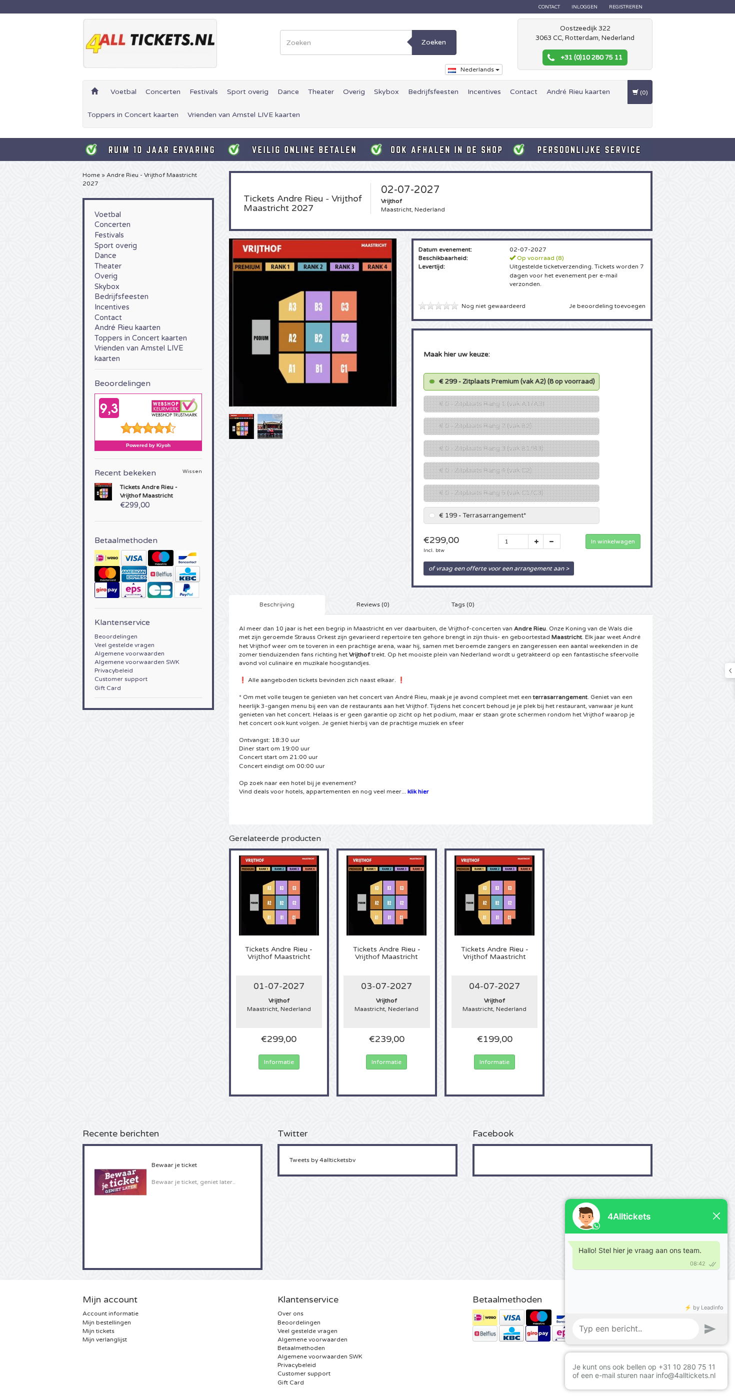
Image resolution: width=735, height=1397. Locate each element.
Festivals (204, 92)
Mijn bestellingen (106, 1322)
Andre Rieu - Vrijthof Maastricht (278, 953)
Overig (354, 92)
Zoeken (434, 42)
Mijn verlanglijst (104, 1339)
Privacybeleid (113, 670)
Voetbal (123, 92)
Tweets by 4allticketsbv (323, 1160)
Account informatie (110, 1313)
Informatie (279, 1062)
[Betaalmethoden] (148, 574)
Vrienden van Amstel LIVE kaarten (244, 114)
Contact (549, 7)
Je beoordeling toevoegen (607, 306)
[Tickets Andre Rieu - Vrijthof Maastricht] (103, 491)
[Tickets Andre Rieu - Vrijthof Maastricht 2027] (241, 426)
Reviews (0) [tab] (373, 604)
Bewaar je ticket (174, 1165)
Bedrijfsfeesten (433, 92)
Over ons (291, 1313)
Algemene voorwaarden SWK (137, 662)
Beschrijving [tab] (277, 604)
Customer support (121, 679)
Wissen (192, 471)
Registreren (625, 7)
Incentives (484, 92)
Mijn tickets (98, 1331)
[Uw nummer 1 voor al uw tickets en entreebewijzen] (150, 43)
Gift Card (107, 688)
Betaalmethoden (301, 1348)
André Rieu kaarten (578, 92)
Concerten (163, 92)
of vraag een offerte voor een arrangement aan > (498, 568)
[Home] (94, 92)
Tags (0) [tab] (463, 604)
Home (91, 175)
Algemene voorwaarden (129, 653)
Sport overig (247, 92)
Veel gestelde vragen (124, 645)
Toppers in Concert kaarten (133, 114)
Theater (321, 92)
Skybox (386, 92)
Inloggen (585, 7)
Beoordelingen (116, 636)
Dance (288, 92)
